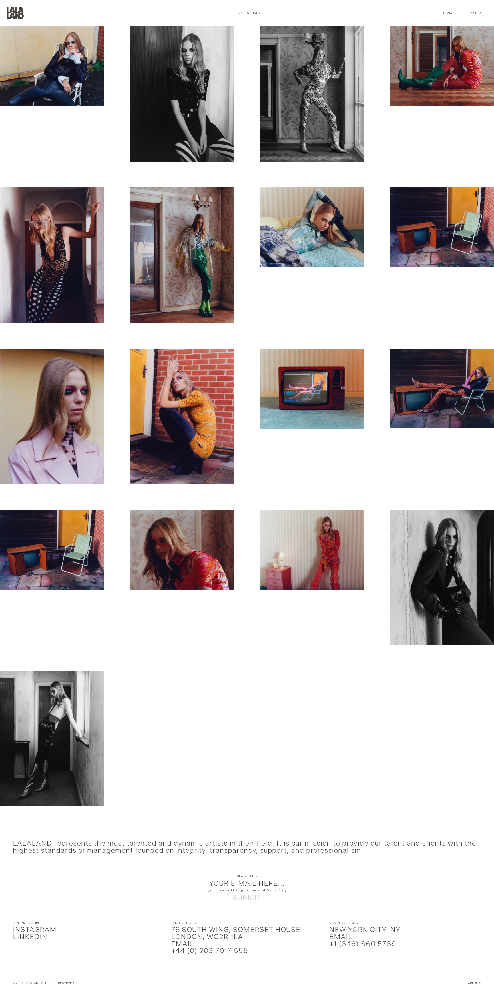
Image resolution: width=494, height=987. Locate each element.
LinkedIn (30, 936)
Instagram (35, 929)
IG (480, 13)
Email (472, 13)
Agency (244, 13)
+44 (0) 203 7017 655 (209, 950)
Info (256, 13)
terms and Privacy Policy (268, 890)
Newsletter (247, 876)
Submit (247, 897)
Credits (474, 983)
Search (449, 13)
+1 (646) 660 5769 (362, 944)
